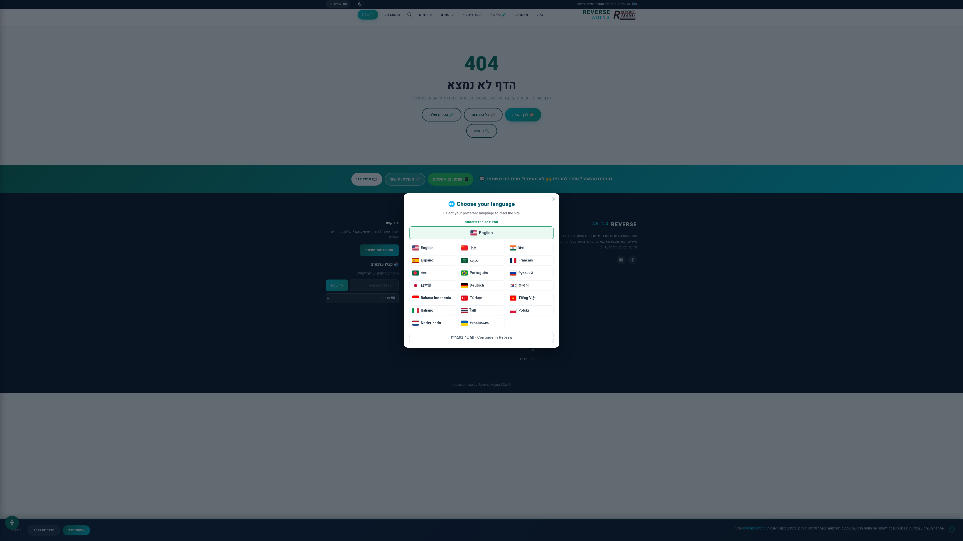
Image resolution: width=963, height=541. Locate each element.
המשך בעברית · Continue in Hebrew (481, 337)
